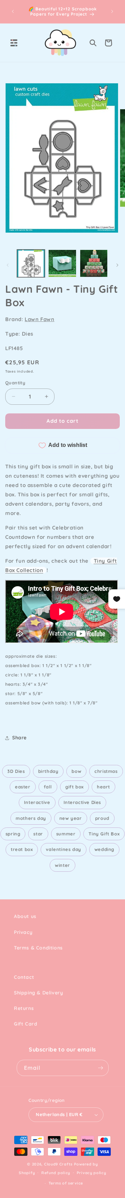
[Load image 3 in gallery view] (94, 263)
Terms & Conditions (38, 948)
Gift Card (25, 1024)
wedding (104, 849)
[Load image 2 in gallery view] (62, 263)
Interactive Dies (82, 802)
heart (103, 786)
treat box (22, 849)
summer (66, 833)
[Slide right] (117, 265)
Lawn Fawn (39, 319)
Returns (24, 1008)
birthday (48, 771)
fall (48, 786)
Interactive (37, 802)
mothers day (31, 818)
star (38, 833)
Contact (24, 977)
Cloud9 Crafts (58, 1164)
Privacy (23, 932)
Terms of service (66, 1183)
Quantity (15, 382)
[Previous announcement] (12, 11)
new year (70, 818)
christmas (105, 771)
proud (102, 818)
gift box (74, 786)
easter (23, 786)
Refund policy (55, 1172)
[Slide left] (7, 265)
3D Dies (16, 771)
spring (13, 833)
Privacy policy (91, 1172)
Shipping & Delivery (38, 993)
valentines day (63, 849)
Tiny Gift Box (104, 833)
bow (76, 771)
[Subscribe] (100, 1068)
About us (25, 916)
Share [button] (19, 737)
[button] (14, 42)
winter (62, 865)
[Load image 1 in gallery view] (31, 263)
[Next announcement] (112, 11)
